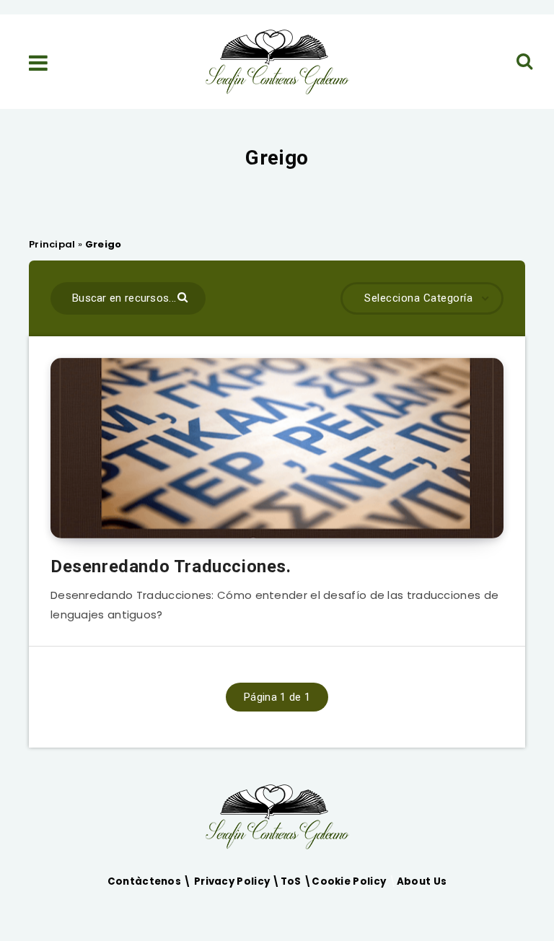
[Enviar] (184, 296)
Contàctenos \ (150, 881)
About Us (422, 881)
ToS (292, 881)
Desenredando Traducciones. (170, 566)
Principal (52, 244)
